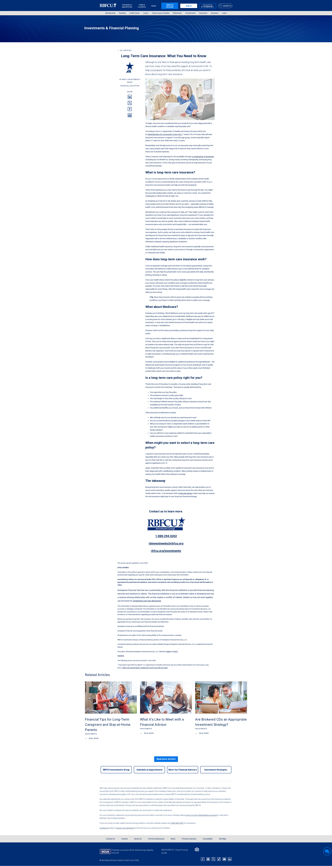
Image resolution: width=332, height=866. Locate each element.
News (173, 839)
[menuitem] (110, 13)
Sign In (189, 6)
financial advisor (185, 493)
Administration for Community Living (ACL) (165, 134)
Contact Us (110, 839)
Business (214, 13)
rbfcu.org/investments (166, 551)
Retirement (177, 13)
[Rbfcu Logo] (108, 6)
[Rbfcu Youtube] (224, 859)
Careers (124, 839)
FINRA (168, 652)
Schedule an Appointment (127, 6)
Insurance (203, 13)
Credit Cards (134, 13)
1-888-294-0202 (166, 536)
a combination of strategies (203, 157)
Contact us (104, 828)
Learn (224, 13)
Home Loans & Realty (160, 13)
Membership (110, 13)
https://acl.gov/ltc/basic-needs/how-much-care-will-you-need (144, 668)
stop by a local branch (125, 828)
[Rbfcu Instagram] (208, 859)
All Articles (124, 50)
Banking (122, 13)
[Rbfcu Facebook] (202, 859)
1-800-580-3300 (176, 823)
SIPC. (176, 652)
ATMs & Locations (142, 6)
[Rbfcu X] (213, 859)
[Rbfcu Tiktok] (219, 859)
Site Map (222, 839)
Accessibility (208, 839)
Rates (153, 6)
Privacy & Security (189, 839)
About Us (137, 839)
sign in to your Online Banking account (201, 815)
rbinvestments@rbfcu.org (166, 543)
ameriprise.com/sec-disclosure (147, 601)
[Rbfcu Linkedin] (229, 859)
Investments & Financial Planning (111, 28)
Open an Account (169, 6)
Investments (190, 13)
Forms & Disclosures (156, 839)
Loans (145, 13)
